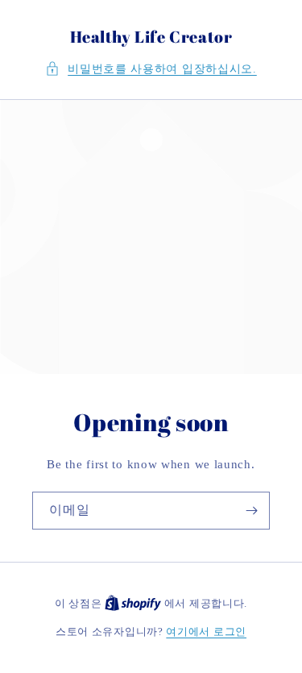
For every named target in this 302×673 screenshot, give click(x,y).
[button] (151, 69)
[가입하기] (251, 511)
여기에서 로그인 (206, 631)
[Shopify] (134, 603)
